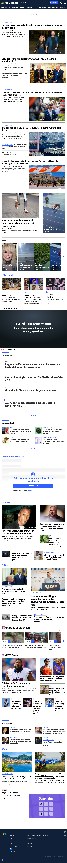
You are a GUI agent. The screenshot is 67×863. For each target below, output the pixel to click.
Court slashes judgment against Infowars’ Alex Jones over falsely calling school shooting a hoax (52, 527)
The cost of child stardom (52, 295)
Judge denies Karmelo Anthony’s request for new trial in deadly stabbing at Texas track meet (30, 162)
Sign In (30, 490)
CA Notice (12, 851)
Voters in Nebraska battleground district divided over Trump (12, 646)
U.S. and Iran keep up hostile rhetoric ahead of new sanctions (14, 154)
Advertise (29, 846)
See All (33, 448)
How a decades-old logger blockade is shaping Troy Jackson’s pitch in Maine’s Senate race (47, 600)
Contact (12, 835)
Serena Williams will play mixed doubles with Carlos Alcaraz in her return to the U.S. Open (52, 678)
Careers (12, 841)
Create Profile (33, 486)
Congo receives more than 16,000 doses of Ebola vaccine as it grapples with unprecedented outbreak (49, 775)
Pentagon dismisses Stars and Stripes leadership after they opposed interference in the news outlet (13, 602)
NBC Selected (30, 849)
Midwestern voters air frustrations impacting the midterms (57, 647)
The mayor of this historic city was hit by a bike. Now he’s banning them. (16, 777)
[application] (48, 73)
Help (11, 838)
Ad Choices (12, 843)
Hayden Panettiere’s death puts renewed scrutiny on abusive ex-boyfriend (32, 26)
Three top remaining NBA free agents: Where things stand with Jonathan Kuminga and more (37, 707)
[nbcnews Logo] (4, 834)
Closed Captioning (32, 841)
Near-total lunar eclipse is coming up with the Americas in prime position (22, 556)
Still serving (6, 295)
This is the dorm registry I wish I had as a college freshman (20, 440)
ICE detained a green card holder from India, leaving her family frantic (54, 557)
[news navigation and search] (65, 2)
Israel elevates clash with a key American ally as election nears (14, 146)
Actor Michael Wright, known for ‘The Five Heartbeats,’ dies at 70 (34, 379)
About (11, 833)
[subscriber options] (61, 2)
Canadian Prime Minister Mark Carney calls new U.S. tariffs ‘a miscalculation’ (29, 60)
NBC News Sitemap (31, 838)
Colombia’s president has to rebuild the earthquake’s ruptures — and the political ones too (32, 93)
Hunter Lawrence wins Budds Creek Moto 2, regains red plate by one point (57, 691)
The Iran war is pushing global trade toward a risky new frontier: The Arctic (32, 129)
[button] (48, 73)
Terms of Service (31, 833)
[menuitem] (24, 2)
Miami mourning (30, 295)
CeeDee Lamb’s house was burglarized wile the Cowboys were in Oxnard (16, 704)
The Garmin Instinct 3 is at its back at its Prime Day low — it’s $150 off (53, 431)
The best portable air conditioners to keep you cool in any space (53, 441)
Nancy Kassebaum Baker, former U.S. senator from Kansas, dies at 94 (22, 617)
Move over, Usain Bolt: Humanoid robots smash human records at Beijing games (18, 223)
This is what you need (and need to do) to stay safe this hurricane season (20, 431)
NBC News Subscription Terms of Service (37, 835)
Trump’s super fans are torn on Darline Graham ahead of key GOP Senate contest (49, 619)
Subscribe (29, 843)
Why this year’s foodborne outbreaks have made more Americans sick (55, 542)
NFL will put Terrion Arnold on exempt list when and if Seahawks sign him (59, 705)
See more (33, 415)
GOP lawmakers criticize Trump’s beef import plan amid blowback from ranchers (14, 75)
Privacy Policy (14, 846)
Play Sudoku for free (10, 792)
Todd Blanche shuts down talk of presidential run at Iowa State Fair (35, 646)
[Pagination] (59, 630)
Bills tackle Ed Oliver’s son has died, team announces (31, 390)
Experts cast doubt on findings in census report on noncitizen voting (30, 404)
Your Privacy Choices (18, 849)
